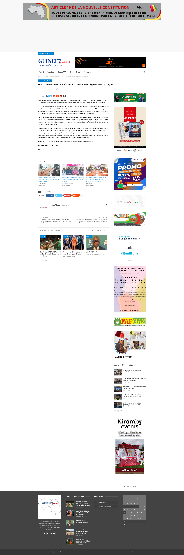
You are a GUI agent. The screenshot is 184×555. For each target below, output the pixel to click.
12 (131, 512)
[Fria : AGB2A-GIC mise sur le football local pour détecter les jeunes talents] (73, 242)
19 (131, 515)
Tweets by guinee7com (129, 486)
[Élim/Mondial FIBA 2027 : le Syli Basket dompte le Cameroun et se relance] (50, 242)
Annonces (87, 72)
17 (124, 515)
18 (127, 515)
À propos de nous (102, 502)
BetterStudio (143, 552)
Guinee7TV (62, 72)
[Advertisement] (92, 34)
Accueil (41, 72)
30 (144, 519)
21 (138, 515)
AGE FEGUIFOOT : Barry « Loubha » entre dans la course (82, 522)
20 (134, 515)
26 (131, 519)
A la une (42, 236)
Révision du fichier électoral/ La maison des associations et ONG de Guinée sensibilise (48, 179)
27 (134, 519)
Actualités (50, 72)
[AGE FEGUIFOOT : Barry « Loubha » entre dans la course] (96, 242)
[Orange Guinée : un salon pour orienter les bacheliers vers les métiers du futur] (118, 372)
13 (134, 512)
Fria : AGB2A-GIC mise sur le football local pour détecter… (83, 512)
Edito (71, 72)
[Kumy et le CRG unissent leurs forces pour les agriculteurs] (118, 389)
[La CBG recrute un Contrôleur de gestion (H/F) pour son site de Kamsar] (118, 405)
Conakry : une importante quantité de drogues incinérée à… (83, 541)
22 (141, 515)
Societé (49, 80)
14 (138, 512)
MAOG (48, 191)
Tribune (78, 72)
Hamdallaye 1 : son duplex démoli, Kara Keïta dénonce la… (82, 531)
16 (144, 512)
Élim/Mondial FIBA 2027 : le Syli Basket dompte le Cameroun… (83, 503)
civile (43, 191)
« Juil (124, 524)
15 (141, 512)
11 (127, 512)
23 (144, 515)
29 (141, 519)
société (53, 191)
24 (124, 519)
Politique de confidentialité (104, 506)
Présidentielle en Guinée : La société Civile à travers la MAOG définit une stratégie (73, 179)
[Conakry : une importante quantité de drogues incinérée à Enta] (70, 541)
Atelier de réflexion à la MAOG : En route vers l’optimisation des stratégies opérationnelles (96, 179)
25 (127, 519)
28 (138, 519)
